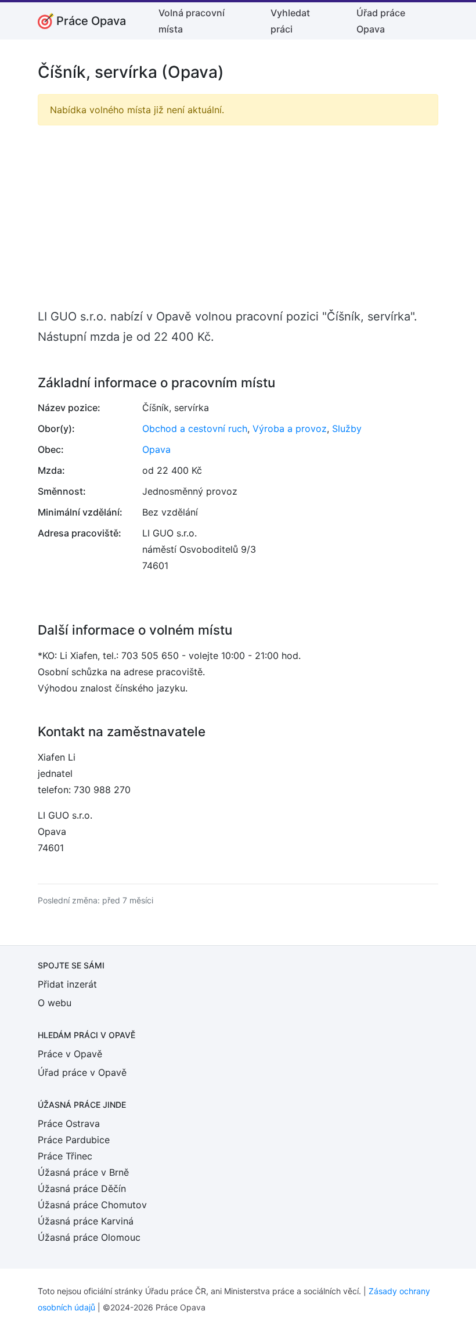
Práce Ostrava (69, 1123)
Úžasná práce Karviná (86, 1221)
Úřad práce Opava (380, 21)
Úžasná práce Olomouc (89, 1237)
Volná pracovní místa (191, 21)
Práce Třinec (65, 1156)
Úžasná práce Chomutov (92, 1205)
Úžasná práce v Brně (83, 1172)
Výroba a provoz (290, 428)
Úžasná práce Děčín (82, 1188)
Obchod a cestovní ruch (194, 428)
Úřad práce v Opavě (82, 1072)
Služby (347, 428)
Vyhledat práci (290, 21)
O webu (54, 1003)
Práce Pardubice (74, 1140)
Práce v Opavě (70, 1054)
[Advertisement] (238, 216)
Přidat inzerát (67, 984)
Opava (156, 449)
